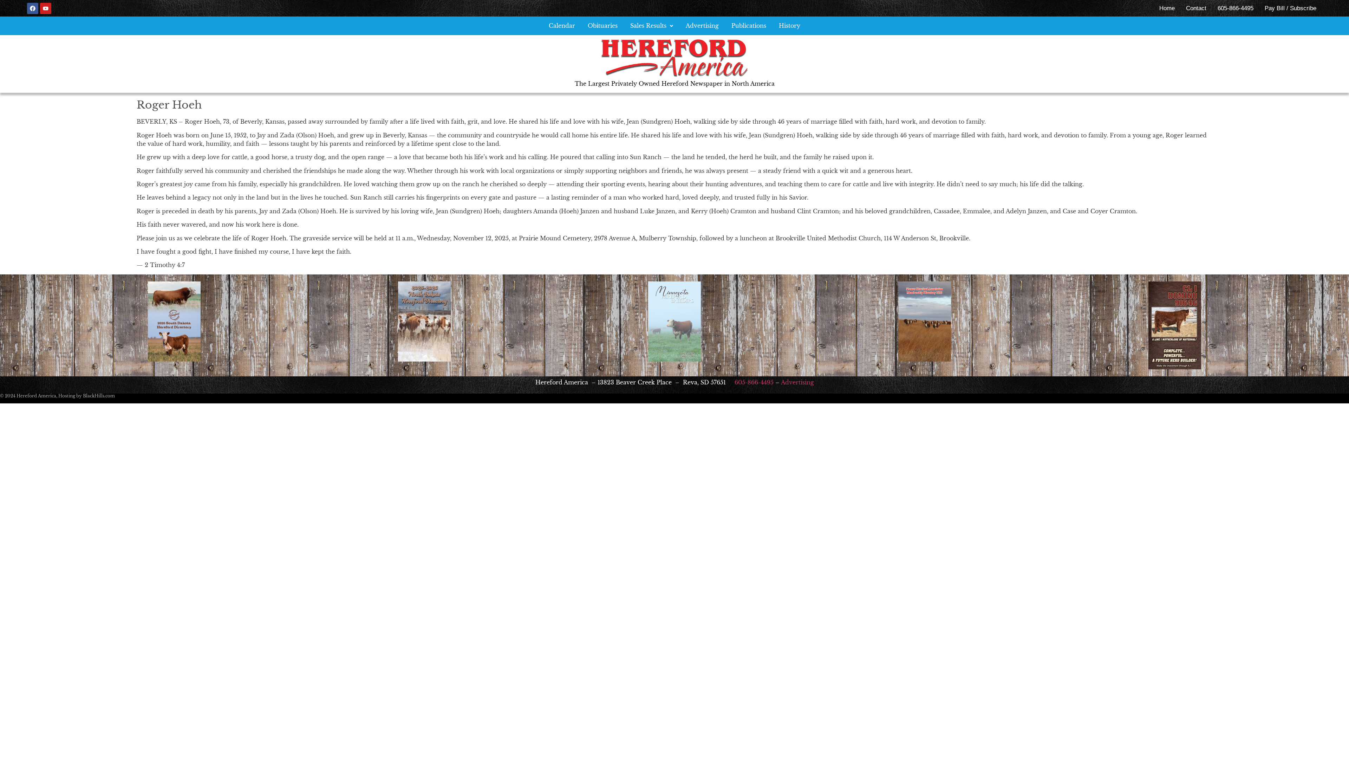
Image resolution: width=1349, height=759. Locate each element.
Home (1167, 8)
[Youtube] (45, 8)
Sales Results (648, 25)
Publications (748, 25)
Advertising (702, 25)
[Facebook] (32, 8)
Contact (1196, 8)
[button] (651, 26)
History (789, 25)
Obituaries (603, 25)
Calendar (562, 25)
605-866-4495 (1235, 8)
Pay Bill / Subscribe (1290, 8)
